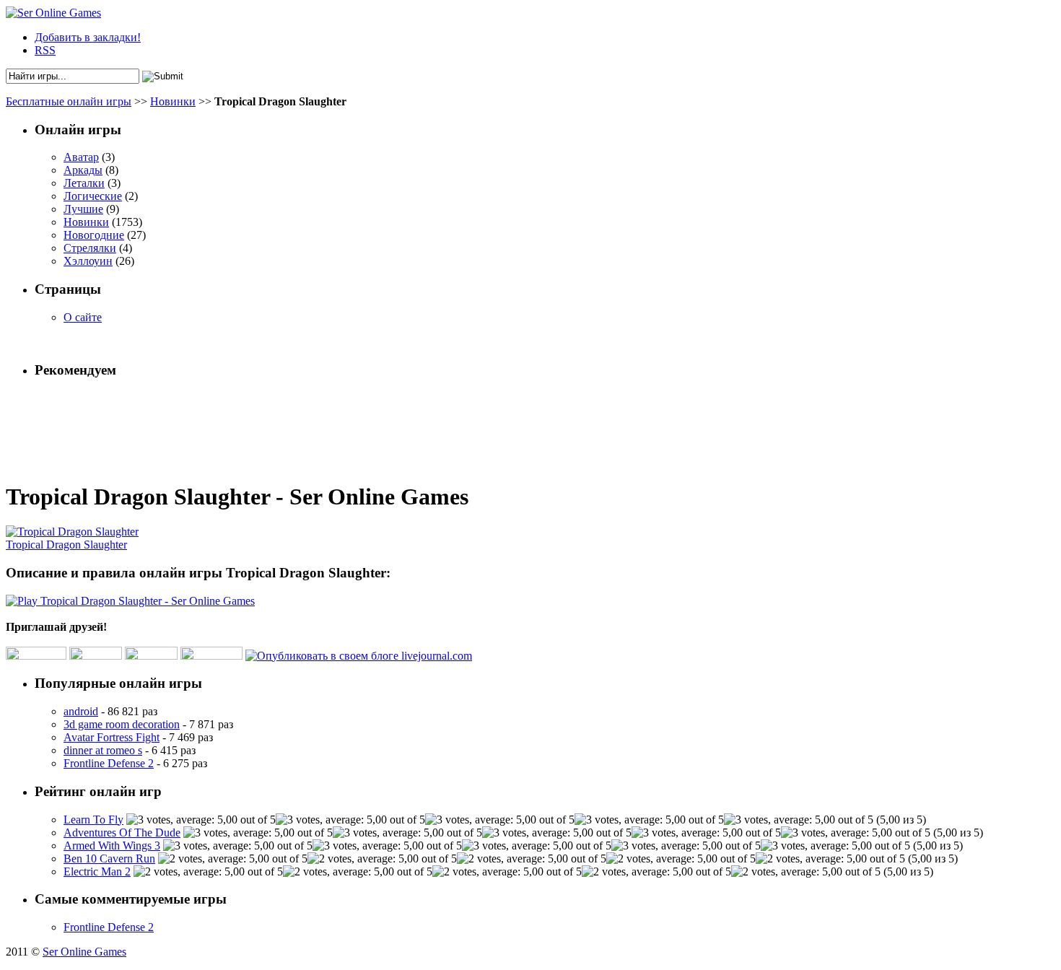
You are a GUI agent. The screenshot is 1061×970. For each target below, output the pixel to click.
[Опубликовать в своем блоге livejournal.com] (358, 656)
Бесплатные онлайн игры (68, 101)
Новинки (173, 101)
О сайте (83, 317)
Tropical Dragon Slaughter (66, 544)
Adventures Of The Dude (122, 832)
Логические (93, 196)
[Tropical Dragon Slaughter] (72, 531)
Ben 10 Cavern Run (109, 858)
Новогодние (94, 235)
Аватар (81, 157)
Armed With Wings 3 (112, 845)
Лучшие (83, 209)
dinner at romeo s (103, 750)
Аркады (83, 170)
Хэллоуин (88, 261)
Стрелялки (90, 248)
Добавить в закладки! (88, 37)
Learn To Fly (93, 819)
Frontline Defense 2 (109, 763)
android (81, 711)
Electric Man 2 (97, 871)
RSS (45, 50)
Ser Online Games (84, 951)
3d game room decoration (122, 724)
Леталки (84, 183)
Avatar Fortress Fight (112, 737)
